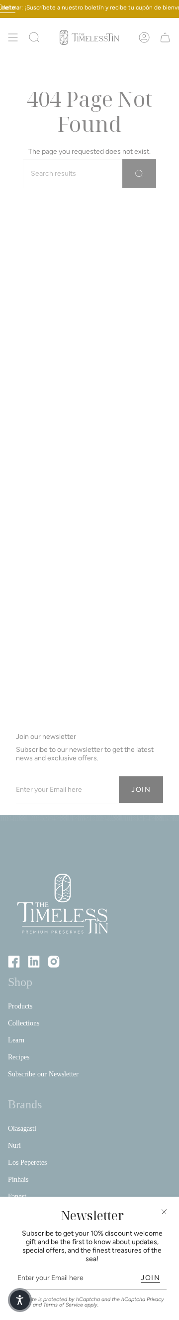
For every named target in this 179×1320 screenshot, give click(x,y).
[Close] (164, 1212)
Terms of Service (63, 1305)
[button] (20, 1300)
